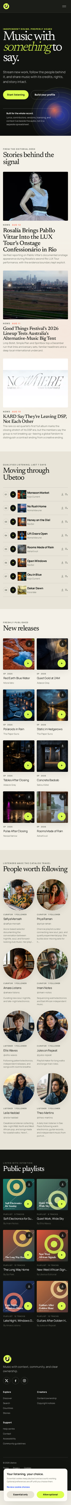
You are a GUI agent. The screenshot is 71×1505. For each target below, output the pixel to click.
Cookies (27, 1468)
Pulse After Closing (15, 831)
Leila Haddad (11, 1113)
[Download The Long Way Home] (29, 1235)
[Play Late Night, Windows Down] (28, 1306)
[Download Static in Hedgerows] (62, 694)
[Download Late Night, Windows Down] (29, 1286)
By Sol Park (8, 1274)
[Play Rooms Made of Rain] (62, 816)
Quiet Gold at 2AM (48, 678)
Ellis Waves (10, 1050)
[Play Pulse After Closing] (28, 816)
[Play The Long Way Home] (28, 1255)
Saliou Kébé (43, 784)
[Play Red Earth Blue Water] (28, 663)
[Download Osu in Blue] (62, 576)
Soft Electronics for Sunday (20, 1219)
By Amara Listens (11, 1325)
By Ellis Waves (44, 1223)
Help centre (9, 1428)
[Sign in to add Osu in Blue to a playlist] (66, 576)
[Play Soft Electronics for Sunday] (28, 1204)
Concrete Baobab (48, 780)
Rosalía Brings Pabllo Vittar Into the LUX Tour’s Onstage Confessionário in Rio (29, 240)
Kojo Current (33, 496)
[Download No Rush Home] (62, 508)
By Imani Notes (10, 1223)
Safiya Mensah (12, 919)
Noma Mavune (34, 510)
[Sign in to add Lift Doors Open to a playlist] (66, 535)
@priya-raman (44, 923)
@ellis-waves (10, 1055)
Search (6, 1403)
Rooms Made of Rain (40, 547)
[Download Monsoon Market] (62, 494)
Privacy (16, 1468)
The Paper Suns (11, 733)
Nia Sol (30, 524)
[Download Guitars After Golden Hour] (62, 1286)
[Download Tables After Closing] (29, 745)
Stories (6, 1413)
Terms (6, 1468)
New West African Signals (53, 1270)
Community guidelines (14, 1443)
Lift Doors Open (37, 534)
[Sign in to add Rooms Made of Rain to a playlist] (66, 549)
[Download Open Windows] (62, 563)
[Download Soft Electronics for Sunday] (29, 1184)
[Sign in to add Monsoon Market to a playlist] (66, 494)
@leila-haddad (10, 1117)
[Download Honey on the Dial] (62, 522)
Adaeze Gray (43, 682)
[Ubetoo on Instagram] (24, 1380)
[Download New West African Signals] (62, 1235)
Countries (8, 1408)
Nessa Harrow (10, 835)
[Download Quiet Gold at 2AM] (62, 643)
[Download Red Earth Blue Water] (29, 643)
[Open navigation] (64, 6)
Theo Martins (45, 1113)
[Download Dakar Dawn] (62, 590)
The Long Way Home (16, 1270)
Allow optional (50, 1494)
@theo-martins (45, 1117)
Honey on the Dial (38, 520)
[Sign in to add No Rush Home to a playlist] (66, 508)
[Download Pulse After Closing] (29, 796)
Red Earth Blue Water (16, 678)
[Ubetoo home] (30, 6)
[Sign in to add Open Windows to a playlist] (66, 563)
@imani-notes (44, 992)
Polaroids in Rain (13, 729)
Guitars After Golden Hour (53, 1321)
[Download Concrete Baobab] (62, 745)
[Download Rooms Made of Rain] (62, 549)
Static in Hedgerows (49, 729)
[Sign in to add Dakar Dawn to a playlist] (66, 590)
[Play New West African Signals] (62, 1255)
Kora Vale (31, 592)
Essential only (20, 1494)
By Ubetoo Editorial (46, 1274)
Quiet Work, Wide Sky (50, 1219)
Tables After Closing (16, 780)
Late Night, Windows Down (20, 1321)
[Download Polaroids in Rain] (29, 694)
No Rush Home (36, 506)
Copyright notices (46, 1403)
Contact (7, 1433)
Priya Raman (44, 919)
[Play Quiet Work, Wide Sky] (62, 1204)
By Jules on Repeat (46, 1325)
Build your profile (45, 94)
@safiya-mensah (11, 923)
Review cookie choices (18, 1486)
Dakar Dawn (35, 588)
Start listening (16, 94)
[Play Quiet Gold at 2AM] (62, 663)
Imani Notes (44, 988)
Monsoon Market (38, 493)
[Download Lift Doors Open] (62, 535)
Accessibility (9, 1438)
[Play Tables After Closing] (28, 765)
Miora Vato (8, 682)
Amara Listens (12, 988)
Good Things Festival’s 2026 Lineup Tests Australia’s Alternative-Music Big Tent (31, 333)
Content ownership (47, 1398)
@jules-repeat (44, 1055)
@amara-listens (11, 992)
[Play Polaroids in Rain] (28, 714)
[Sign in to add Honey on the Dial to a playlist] (66, 522)
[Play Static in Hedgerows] (62, 714)
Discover (7, 1398)
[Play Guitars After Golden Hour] (62, 1306)
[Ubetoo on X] (6, 1380)
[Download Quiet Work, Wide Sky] (62, 1184)
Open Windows (37, 561)
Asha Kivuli (32, 551)
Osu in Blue (34, 575)
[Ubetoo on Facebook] (15, 1380)
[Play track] (13, 494)
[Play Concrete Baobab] (62, 765)
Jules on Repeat (47, 1050)
